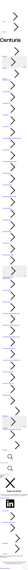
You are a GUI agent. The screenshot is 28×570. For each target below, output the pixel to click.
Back (25, 66)
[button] (10, 461)
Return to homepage (4, 497)
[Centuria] (10, 44)
